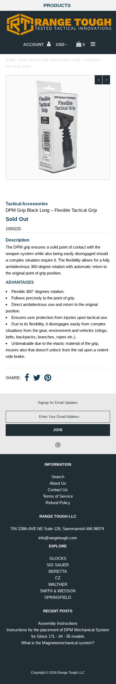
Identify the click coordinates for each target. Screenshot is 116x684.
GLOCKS (57, 558)
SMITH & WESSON (58, 591)
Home (11, 60)
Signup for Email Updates (58, 403)
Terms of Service (58, 496)
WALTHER (57, 584)
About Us (58, 483)
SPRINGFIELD (57, 597)
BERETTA (58, 571)
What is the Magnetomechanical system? (57, 642)
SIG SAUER (58, 565)
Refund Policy (58, 502)
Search (58, 476)
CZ (57, 578)
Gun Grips (28, 60)
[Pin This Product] (47, 378)
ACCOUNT (34, 44)
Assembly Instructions (57, 623)
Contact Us (58, 489)
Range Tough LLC (71, 673)
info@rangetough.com (57, 538)
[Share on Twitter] (36, 378)
